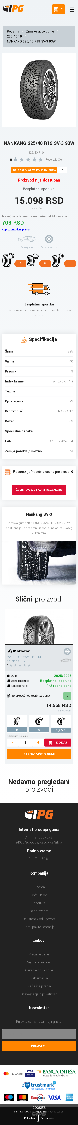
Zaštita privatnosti (39, 962)
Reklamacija (39, 978)
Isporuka (39, 903)
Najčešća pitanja (39, 986)
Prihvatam (30, 1118)
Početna (13, 31)
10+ (67, 696)
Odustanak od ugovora (39, 919)
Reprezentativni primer (16, 229)
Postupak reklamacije (39, 927)
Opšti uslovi (39, 895)
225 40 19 (14, 36)
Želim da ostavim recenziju (39, 490)
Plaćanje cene (39, 954)
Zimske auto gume (40, 31)
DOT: (14, 676)
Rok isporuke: (19, 686)
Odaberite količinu (17, 736)
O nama (39, 887)
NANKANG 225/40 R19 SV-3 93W (31, 41)
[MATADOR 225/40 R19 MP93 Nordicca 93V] (39, 627)
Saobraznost (39, 911)
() (60, 9)
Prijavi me (39, 1046)
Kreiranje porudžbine (39, 970)
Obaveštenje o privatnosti (39, 994)
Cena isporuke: (20, 681)
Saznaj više (47, 1118)
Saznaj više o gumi (39, 754)
